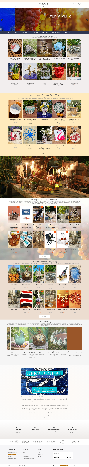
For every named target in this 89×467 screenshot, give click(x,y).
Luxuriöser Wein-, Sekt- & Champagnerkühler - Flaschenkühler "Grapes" (51, 226)
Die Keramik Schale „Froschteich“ (34, 352)
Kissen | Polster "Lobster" (15, 145)
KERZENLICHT (67, 32)
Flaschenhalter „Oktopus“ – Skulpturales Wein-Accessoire (38, 226)
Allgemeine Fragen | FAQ (27, 456)
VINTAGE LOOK (25, 32)
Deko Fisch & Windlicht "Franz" (59, 58)
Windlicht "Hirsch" (74, 249)
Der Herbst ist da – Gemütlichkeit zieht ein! (17, 352)
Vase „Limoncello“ (44, 119)
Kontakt (39, 452)
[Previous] (2, 20)
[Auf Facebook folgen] (8, 4)
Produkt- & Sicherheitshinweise (28, 458)
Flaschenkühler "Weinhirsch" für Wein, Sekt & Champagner (63, 226)
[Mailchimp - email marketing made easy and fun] (69, 457)
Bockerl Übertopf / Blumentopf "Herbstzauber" (14, 286)
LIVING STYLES (71, 6)
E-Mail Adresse (56, 453)
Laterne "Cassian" (38, 249)
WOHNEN (30, 6)
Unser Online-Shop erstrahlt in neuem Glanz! (74, 352)
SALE (77, 6)
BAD (50, 6)
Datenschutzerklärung (12, 458)
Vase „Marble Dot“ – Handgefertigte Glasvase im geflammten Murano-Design (44, 147)
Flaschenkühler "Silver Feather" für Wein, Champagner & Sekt (14, 226)
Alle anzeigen (44, 153)
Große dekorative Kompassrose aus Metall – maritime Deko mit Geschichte (30, 147)
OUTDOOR (64, 6)
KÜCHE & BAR (45, 6)
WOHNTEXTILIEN (37, 6)
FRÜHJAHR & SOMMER (18, 6)
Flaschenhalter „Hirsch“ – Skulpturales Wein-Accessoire (75, 226)
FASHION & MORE (57, 6)
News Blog (25, 452)
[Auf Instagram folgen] (10, 4)
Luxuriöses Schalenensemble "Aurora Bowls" (51, 286)
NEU (12, 6)
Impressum (10, 456)
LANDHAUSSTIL (35, 32)
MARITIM (16, 32)
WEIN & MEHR (45, 32)
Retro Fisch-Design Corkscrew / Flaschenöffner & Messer (26, 226)
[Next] (87, 20)
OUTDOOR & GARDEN (56, 32)
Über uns (39, 456)
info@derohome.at (41, 454)
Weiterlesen (12, 357)
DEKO (25, 6)
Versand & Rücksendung (12, 452)
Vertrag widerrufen (12, 454)
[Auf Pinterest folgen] (12, 4)
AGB (23, 454)
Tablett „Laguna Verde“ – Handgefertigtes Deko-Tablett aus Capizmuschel (59, 121)
